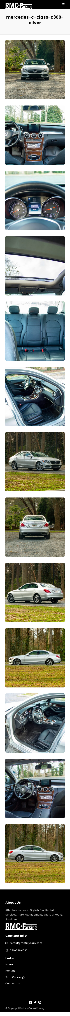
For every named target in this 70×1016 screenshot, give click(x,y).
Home (9, 964)
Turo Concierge (15, 977)
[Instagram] (39, 1002)
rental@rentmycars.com (26, 943)
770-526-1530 (18, 950)
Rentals (10, 970)
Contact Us (12, 983)
